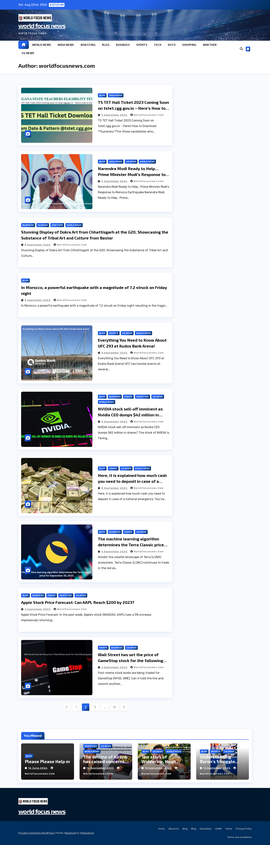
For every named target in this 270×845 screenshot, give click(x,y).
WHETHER (210, 44)
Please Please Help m (47, 761)
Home (161, 828)
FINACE (128, 396)
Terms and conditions (239, 837)
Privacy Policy (244, 828)
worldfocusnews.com (149, 115)
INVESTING (88, 44)
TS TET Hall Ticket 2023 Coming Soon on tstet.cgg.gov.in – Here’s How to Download (133, 108)
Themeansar (87, 833)
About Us (173, 828)
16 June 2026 (38, 768)
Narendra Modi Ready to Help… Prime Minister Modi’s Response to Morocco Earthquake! (131, 174)
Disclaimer (206, 828)
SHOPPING (189, 44)
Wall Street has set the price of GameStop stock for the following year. (130, 660)
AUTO (172, 44)
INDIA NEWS (66, 44)
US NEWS (28, 53)
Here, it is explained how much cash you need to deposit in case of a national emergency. (132, 481)
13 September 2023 (217, 768)
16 (114, 707)
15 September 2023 (158, 768)
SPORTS (141, 44)
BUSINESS (123, 44)
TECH (157, 44)
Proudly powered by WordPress (36, 833)
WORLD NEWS (41, 44)
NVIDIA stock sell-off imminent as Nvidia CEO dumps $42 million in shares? (130, 414)
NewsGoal (70, 833)
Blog (185, 828)
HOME (218, 828)
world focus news (41, 25)
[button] (241, 49)
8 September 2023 (38, 244)
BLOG (105, 44)
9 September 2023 (114, 115)
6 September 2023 (114, 551)
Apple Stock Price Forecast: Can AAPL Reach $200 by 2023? (77, 602)
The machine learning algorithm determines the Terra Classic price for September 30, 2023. (131, 544)
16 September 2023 (100, 768)
